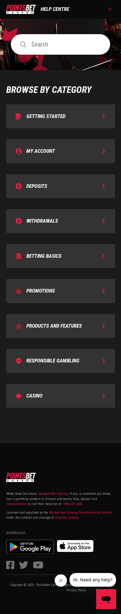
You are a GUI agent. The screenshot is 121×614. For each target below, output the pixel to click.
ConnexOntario (16, 504)
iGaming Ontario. (67, 518)
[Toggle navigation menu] (110, 9)
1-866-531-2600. (72, 504)
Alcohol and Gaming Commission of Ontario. (81, 513)
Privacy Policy (76, 590)
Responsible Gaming (53, 494)
